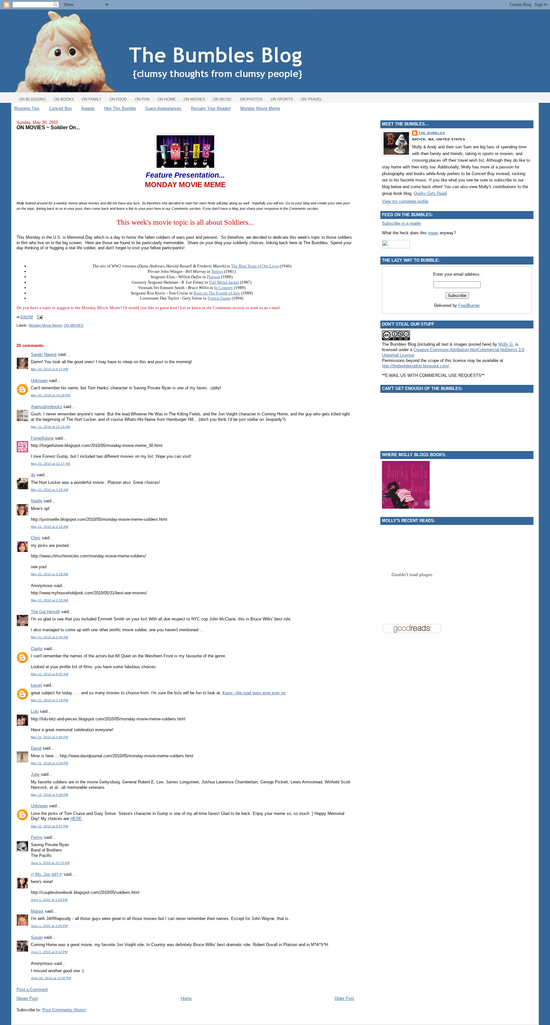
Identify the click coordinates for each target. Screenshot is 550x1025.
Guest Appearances (163, 108)
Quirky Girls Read (430, 193)
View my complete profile (405, 201)
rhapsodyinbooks (46, 406)
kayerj (36, 685)
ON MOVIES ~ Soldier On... (48, 127)
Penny (37, 837)
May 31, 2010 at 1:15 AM (49, 489)
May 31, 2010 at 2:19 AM (49, 574)
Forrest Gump (219, 298)
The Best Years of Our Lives (255, 266)
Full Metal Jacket (224, 282)
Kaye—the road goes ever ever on (254, 692)
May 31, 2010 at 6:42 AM (49, 674)
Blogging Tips (26, 108)
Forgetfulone (42, 438)
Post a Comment (32, 989)
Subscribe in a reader (401, 223)
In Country (223, 287)
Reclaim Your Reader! (211, 108)
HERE (76, 818)
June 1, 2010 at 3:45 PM (49, 926)
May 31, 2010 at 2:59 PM (49, 763)
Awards (88, 108)
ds (33, 474)
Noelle (36, 500)
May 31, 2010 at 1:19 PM (49, 700)
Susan (37, 937)
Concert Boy (60, 108)
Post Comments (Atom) (64, 1009)
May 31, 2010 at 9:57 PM (49, 826)
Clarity (37, 648)
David (36, 748)
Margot (37, 911)
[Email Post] (39, 317)
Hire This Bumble (120, 108)
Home (186, 998)
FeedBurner (469, 305)
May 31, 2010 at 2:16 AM (49, 526)
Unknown (39, 380)
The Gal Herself (45, 611)
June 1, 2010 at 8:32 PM (49, 952)
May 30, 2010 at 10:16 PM (50, 395)
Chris (35, 537)
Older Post (344, 998)
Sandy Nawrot (44, 354)
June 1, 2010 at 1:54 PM (49, 899)
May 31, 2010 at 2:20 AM (49, 600)
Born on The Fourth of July (217, 293)
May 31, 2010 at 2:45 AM (49, 637)
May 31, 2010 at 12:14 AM (50, 426)
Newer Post (27, 998)
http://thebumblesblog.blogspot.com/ (415, 366)
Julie (35, 774)
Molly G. (506, 344)
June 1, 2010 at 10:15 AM (50, 863)
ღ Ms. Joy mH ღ (46, 874)
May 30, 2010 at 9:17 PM (49, 369)
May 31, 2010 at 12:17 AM (50, 463)
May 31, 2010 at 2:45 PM (49, 737)
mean (433, 232)
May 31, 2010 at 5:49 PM (49, 794)
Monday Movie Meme (260, 108)
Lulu (35, 711)
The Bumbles (432, 133)
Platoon (213, 276)
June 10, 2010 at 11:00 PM (51, 978)
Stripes (217, 271)
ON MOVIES (73, 325)
